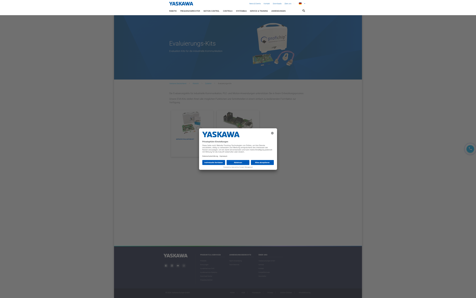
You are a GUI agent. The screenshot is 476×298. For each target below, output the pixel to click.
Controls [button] (227, 11)
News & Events (255, 4)
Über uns (287, 4)
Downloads (277, 4)
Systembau (241, 11)
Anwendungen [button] (278, 11)
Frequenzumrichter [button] (190, 11)
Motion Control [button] (211, 11)
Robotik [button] (173, 11)
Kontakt (267, 4)
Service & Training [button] (259, 11)
